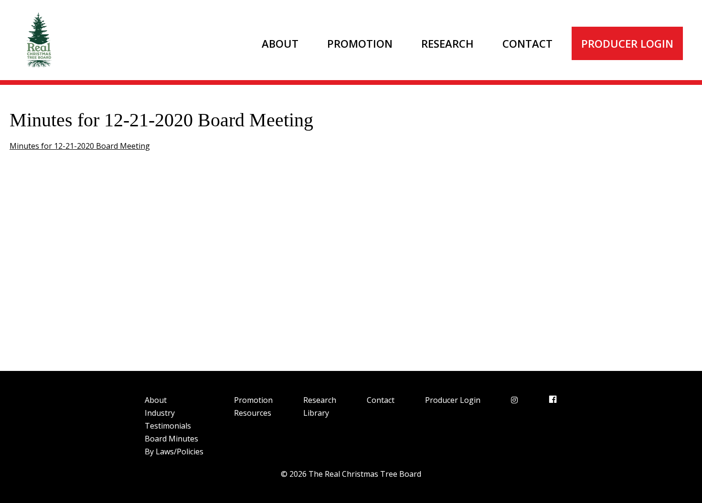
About (280, 43)
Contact (527, 43)
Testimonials (168, 426)
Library (316, 413)
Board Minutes (171, 438)
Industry (160, 413)
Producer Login (627, 43)
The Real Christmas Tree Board (38, 40)
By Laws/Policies (174, 451)
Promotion (360, 43)
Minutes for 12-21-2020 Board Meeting (80, 146)
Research (447, 43)
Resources (252, 413)
